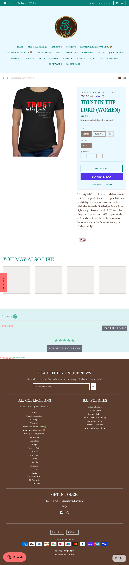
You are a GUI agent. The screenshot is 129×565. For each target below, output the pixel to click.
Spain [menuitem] (42, 58)
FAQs (64, 506)
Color (83, 140)
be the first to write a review (64, 348)
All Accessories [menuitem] (109, 58)
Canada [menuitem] (53, 58)
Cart (121, 3)
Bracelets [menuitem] (88, 52)
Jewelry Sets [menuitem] (116, 52)
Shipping (85, 120)
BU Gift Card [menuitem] (73, 64)
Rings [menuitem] (101, 52)
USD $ (31, 3)
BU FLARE (69, 551)
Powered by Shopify (64, 555)
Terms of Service (95, 424)
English (20, 3)
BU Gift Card (34, 483)
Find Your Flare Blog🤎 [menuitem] (18, 52)
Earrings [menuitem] (56, 47)
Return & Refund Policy (95, 417)
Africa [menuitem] (81, 58)
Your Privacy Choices (95, 428)
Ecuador (34, 466)
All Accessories (34, 476)
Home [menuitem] (20, 47)
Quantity (85, 152)
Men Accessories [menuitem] (37, 47)
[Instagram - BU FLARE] (124, 77)
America (34, 455)
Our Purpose (95, 410)
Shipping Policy (94, 421)
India (34, 473)
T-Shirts (34, 423)
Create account (104, 3)
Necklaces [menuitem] (72, 52)
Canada (34, 462)
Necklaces (34, 437)
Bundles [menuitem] (15, 58)
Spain (34, 458)
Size (82, 129)
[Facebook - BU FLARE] (119, 77)
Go (93, 387)
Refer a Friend (95, 407)
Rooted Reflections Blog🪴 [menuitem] (96, 47)
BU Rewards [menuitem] (55, 64)
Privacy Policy (94, 414)
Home (5, 78)
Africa (34, 469)
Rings (34, 444)
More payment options (101, 184)
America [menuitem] (29, 58)
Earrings (34, 419)
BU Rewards (34, 480)
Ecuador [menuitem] (68, 58)
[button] (114, 328)
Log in (91, 3)
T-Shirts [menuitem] (71, 47)
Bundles (34, 451)
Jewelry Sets (34, 448)
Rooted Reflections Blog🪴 (34, 426)
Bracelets (34, 441)
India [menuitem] (92, 58)
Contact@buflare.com (73, 501)
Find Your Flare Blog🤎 (34, 430)
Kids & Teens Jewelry (34, 434)
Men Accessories (34, 416)
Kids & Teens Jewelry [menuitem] (49, 52)
